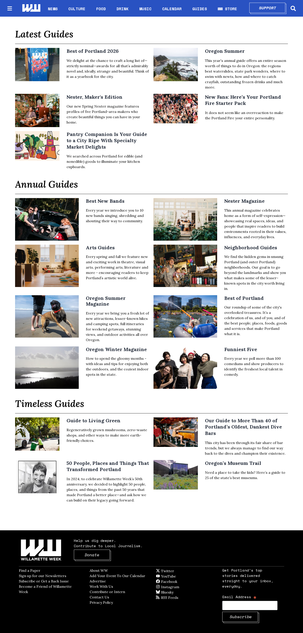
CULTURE (76, 9)
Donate (97, 555)
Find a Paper (29, 570)
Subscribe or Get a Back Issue (44, 581)
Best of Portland (244, 298)
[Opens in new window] (47, 219)
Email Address (239, 596)
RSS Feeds (177, 597)
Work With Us (101, 586)
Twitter (178, 571)
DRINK (122, 9)
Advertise (98, 581)
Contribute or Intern (107, 592)
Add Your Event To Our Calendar (117, 576)
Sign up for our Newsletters (42, 576)
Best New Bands (105, 201)
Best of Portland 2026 (93, 51)
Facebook (182, 581)
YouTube (176, 576)
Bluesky (173, 592)
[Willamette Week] (31, 8)
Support (272, 8)
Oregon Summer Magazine (106, 301)
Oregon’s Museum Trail (233, 463)
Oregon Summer (225, 51)
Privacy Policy (101, 602)
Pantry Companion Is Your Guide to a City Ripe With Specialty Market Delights (107, 140)
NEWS (53, 9)
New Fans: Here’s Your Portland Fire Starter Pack (243, 100)
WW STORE (227, 9)
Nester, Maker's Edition (94, 97)
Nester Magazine (244, 201)
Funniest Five (240, 349)
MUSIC (145, 9)
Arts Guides (100, 247)
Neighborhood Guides (250, 247)
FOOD (101, 9)
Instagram (179, 587)
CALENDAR (172, 9)
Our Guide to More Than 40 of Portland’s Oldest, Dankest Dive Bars (243, 426)
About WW (99, 570)
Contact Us (99, 597)
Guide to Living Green (93, 420)
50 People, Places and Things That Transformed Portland (108, 466)
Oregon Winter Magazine (116, 349)
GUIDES (199, 9)
